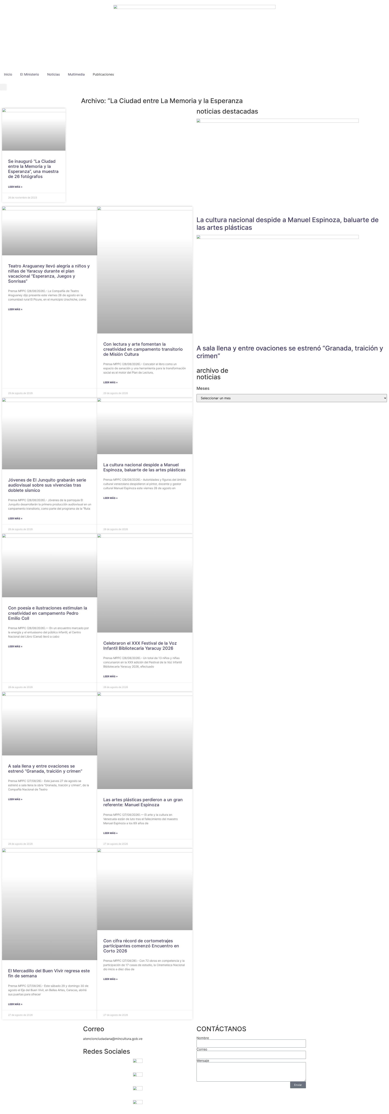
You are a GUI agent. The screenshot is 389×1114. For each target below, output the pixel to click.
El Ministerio (29, 74)
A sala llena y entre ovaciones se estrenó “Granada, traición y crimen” (45, 769)
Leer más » (15, 186)
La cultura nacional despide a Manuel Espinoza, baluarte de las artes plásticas (144, 467)
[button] (3, 87)
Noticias (53, 74)
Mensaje (203, 1060)
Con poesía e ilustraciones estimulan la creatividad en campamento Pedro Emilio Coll (47, 613)
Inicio (8, 74)
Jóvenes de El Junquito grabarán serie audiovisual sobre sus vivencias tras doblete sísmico (47, 485)
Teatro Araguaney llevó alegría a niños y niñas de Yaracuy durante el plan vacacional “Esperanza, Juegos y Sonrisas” (49, 273)
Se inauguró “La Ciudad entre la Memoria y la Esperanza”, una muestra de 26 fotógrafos (33, 169)
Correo (202, 1049)
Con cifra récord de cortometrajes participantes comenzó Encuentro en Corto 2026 (141, 945)
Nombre (203, 1037)
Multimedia (76, 74)
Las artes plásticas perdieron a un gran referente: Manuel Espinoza (143, 802)
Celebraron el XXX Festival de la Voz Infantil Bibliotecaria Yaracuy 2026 (140, 646)
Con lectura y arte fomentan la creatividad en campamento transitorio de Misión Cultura (143, 349)
